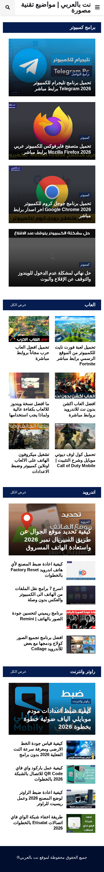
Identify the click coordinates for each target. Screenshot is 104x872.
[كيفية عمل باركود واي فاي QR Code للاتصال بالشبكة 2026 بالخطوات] (80, 774)
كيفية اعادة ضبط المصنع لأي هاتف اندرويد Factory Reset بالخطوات (37, 569)
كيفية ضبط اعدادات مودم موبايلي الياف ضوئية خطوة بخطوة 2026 (57, 718)
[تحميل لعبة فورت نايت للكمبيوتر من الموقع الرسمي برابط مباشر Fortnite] (75, 329)
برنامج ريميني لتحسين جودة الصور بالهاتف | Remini (37, 615)
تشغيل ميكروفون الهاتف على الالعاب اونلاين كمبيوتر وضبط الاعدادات (30, 463)
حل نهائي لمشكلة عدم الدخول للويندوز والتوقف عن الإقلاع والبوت (54, 275)
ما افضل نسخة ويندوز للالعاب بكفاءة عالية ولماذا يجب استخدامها (29, 409)
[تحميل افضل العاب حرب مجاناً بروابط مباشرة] (29, 329)
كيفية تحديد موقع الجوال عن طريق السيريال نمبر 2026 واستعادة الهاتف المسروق (55, 539)
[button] (97, 7)
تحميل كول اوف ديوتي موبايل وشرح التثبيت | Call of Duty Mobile (75, 460)
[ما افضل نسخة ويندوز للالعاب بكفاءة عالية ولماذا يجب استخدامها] (29, 386)
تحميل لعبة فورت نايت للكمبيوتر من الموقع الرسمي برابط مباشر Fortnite (75, 356)
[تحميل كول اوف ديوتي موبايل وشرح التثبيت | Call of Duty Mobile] (75, 436)
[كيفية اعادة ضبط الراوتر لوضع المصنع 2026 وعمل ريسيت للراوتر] (80, 799)
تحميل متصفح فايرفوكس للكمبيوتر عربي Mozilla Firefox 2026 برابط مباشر (52, 149)
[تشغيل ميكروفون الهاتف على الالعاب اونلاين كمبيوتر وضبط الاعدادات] (29, 436)
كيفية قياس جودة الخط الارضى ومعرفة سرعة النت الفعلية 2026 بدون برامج (38, 749)
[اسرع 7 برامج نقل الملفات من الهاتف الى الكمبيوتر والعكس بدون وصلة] (80, 595)
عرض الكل (18, 305)
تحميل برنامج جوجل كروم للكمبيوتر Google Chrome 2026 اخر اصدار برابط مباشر (52, 209)
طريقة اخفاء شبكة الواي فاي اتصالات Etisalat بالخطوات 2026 (37, 822)
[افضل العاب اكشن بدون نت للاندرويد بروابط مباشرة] (75, 386)
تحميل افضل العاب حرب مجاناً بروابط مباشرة (32, 353)
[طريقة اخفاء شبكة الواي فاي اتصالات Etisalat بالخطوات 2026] (80, 823)
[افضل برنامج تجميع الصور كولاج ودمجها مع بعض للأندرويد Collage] (80, 644)
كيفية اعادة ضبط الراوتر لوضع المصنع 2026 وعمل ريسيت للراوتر (40, 798)
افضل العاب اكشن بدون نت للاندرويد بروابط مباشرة (79, 409)
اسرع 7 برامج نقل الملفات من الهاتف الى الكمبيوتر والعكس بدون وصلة (39, 594)
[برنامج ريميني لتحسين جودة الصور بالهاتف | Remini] (80, 619)
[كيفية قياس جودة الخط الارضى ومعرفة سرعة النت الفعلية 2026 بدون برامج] (80, 750)
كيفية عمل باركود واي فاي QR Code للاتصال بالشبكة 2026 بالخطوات (38, 773)
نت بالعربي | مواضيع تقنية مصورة (56, 7)
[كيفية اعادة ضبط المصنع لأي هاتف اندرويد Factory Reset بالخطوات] (80, 570)
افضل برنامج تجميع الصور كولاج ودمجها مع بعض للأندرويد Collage (40, 643)
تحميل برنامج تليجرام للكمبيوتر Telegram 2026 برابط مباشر (62, 85)
